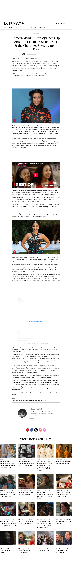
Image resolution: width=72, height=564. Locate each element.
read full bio (32, 418)
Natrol (45, 73)
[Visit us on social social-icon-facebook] (61, 23)
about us (42, 27)
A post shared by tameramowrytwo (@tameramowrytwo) (36, 343)
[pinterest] (2, 18)
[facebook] (31, 430)
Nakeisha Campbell (31, 54)
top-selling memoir (34, 63)
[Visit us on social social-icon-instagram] (64, 23)
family (25, 27)
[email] (2, 33)
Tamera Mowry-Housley (18, 58)
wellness (33, 27)
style (11, 27)
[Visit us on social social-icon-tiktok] (56, 23)
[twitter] (36, 430)
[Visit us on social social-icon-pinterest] (59, 23)
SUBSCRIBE (59, 27)
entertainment (36, 33)
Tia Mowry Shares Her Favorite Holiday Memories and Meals (29, 400)
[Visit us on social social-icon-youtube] (67, 23)
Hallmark (33, 61)
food (17, 27)
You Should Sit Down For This (40, 274)
